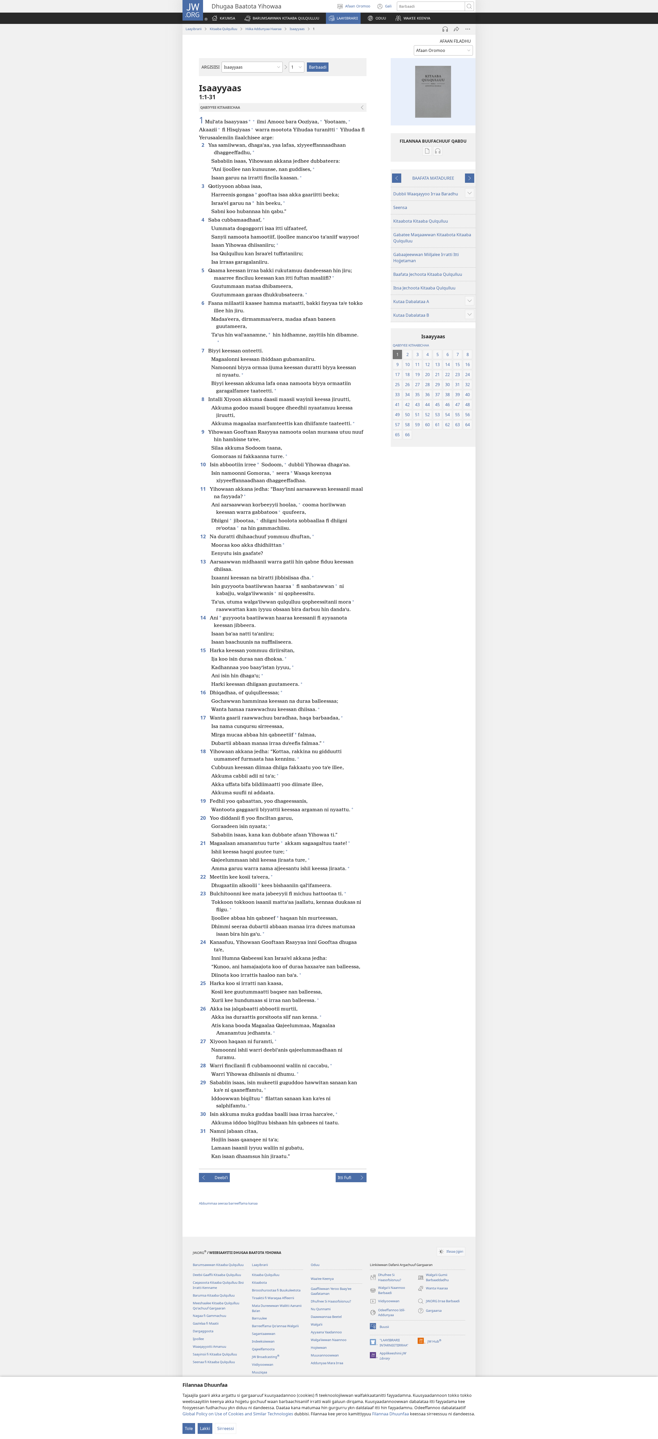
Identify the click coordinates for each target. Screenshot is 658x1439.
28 (203, 1065)
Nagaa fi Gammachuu (209, 1315)
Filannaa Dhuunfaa (390, 1414)
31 (203, 1130)
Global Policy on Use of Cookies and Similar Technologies (237, 1414)
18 (203, 751)
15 (203, 650)
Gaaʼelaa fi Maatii (205, 1323)
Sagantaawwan (263, 1333)
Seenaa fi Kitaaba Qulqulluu (214, 1362)
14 (203, 617)
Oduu (315, 1264)
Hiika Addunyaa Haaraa (263, 28)
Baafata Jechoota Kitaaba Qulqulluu (427, 274)
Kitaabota (259, 1282)
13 (203, 561)
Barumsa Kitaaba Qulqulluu (214, 1295)
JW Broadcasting (265, 1356)
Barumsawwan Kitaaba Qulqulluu (218, 1264)
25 (203, 983)
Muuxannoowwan (325, 1355)
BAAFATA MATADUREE (433, 178)
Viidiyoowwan (262, 1364)
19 (203, 800)
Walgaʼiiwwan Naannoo (328, 1339)
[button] (282, 18)
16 (203, 692)
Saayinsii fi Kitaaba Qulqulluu (215, 1354)
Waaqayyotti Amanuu (209, 1346)
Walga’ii (316, 1324)
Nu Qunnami (321, 1309)
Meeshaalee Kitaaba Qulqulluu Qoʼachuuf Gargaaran (216, 1305)
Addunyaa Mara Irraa (327, 1363)
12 (203, 536)
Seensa (400, 207)
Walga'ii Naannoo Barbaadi (387, 1290)
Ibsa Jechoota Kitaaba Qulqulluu (424, 288)
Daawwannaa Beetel (326, 1316)
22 (203, 876)
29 (203, 1082)
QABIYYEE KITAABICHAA (411, 345)
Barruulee (259, 1318)
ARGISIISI (211, 67)
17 (203, 717)
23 (203, 893)
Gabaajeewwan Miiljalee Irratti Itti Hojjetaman (426, 257)
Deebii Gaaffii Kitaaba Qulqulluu (217, 1274)
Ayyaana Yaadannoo (326, 1332)
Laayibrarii (194, 28)
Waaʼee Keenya (322, 1278)
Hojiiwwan (319, 1347)
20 (203, 817)
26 (203, 1008)
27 (203, 1041)
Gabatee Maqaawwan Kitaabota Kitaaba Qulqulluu (432, 238)
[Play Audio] (445, 29)
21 (203, 843)
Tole (189, 1428)
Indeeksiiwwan (263, 1341)
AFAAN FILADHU (455, 41)
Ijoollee (198, 1338)
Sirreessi (225, 1428)
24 (203, 942)
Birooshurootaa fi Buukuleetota (276, 1290)
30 (203, 1114)
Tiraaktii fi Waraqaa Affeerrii (273, 1298)
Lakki (205, 1428)
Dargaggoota (203, 1331)
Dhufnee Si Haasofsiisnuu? (331, 1301)
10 (203, 464)
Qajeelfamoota (263, 1349)
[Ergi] (456, 29)
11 (203, 488)
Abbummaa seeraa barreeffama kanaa (228, 1203)
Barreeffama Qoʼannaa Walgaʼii (275, 1326)
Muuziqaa (259, 1372)
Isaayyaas (297, 28)
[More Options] (467, 29)
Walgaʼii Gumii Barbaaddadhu (433, 1277)
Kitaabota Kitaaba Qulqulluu (420, 221)
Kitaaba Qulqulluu (223, 28)
